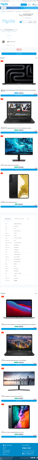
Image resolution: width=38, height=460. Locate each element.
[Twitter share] (13, 45)
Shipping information (6, 452)
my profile (29, 5)
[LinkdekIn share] (10, 45)
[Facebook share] (4, 45)
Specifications (8, 218)
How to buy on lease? (6, 450)
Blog (3, 453)
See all (36, 293)
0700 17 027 (26, 448)
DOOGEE (15, 280)
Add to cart (19, 95)
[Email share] (8, 45)
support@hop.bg (28, 453)
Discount (9, 7)
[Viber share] (6, 45)
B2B (24, 7)
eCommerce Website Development (6, 458)
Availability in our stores (19, 218)
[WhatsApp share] (11, 45)
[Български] (37, 0)
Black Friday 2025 (6, 454)
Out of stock (19, 53)
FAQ (28, 218)
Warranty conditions (6, 451)
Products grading (14, 7)
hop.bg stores (20, 7)
